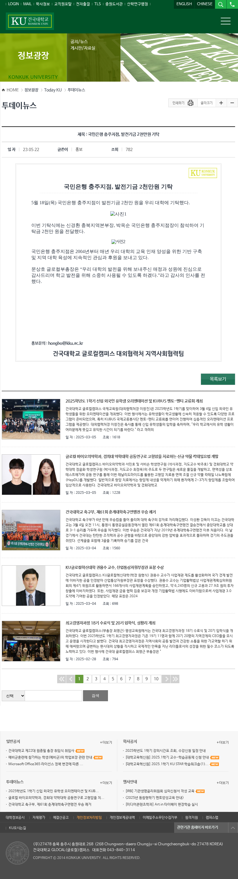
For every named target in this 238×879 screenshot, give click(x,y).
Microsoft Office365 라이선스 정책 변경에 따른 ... (45, 764)
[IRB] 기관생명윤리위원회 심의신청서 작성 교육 (160, 791)
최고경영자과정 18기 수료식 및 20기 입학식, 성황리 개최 (110, 623)
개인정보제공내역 (122, 818)
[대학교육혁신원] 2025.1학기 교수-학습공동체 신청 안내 (167, 758)
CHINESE (204, 4)
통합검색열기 (220, 4)
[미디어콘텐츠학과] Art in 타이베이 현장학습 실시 (161, 805)
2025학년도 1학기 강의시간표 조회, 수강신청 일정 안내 (165, 751)
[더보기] (106, 742)
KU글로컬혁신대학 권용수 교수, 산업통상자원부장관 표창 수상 (115, 567)
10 (156, 679)
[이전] (70, 679)
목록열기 (233, 827)
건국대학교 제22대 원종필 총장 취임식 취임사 (41, 751)
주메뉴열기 (225, 21)
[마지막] (175, 679)
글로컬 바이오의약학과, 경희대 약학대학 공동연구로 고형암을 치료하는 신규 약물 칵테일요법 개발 (142, 456)
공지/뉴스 (79, 41)
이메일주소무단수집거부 (160, 818)
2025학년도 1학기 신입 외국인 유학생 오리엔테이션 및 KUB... (53, 791)
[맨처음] (61, 679)
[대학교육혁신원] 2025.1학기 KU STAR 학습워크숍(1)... (167, 764)
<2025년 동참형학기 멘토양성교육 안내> (154, 798)
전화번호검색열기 (232, 4)
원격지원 (191, 818)
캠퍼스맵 (212, 818)
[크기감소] (232, 103)
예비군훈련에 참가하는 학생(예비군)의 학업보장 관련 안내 (50, 758)
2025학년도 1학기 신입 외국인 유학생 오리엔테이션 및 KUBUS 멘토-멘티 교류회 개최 (134, 401)
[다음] (166, 679)
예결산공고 (61, 818)
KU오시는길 (17, 828)
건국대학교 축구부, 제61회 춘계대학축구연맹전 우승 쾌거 (111, 512)
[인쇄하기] (182, 103)
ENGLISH (184, 4)
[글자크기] (206, 103)
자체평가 (39, 818)
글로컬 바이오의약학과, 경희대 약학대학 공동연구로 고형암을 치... (56, 798)
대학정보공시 (15, 818)
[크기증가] (221, 103)
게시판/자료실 (83, 48)
